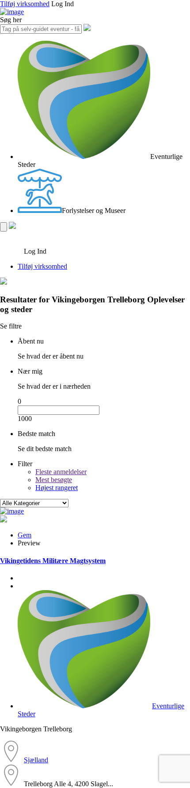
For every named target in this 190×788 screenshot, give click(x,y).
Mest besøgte (53, 479)
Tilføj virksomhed (24, 4)
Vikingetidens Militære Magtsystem (53, 560)
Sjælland (36, 760)
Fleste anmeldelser (61, 471)
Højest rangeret (56, 487)
